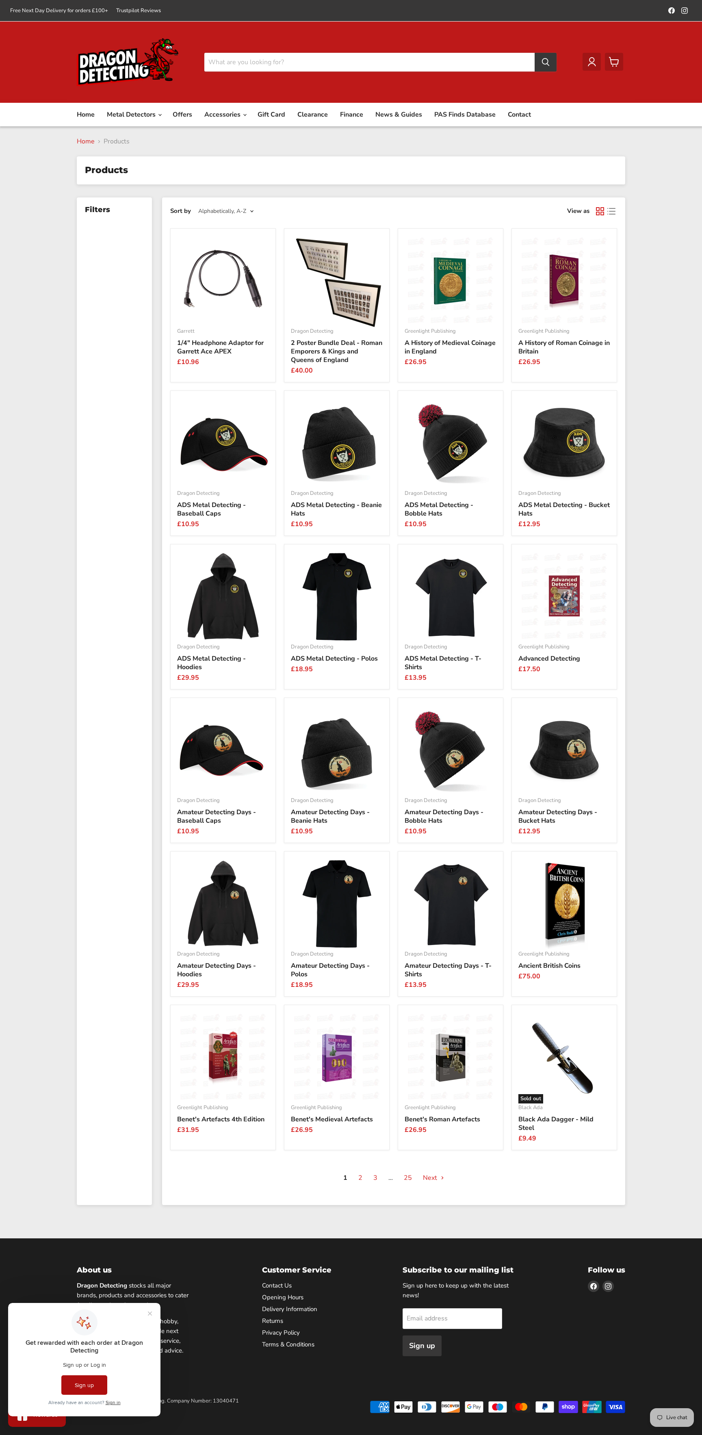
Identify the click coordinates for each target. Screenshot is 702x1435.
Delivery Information (289, 1309)
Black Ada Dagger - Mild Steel (556, 1123)
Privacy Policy (281, 1333)
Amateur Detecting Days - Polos (330, 970)
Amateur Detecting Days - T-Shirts (448, 970)
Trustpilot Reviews (138, 11)
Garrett (186, 331)
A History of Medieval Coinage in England (450, 347)
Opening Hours (282, 1297)
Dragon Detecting (312, 331)
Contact (519, 114)
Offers (182, 114)
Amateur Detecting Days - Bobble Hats (444, 816)
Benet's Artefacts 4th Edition (220, 1119)
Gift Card (271, 114)
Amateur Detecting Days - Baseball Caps (216, 816)
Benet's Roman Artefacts (442, 1119)
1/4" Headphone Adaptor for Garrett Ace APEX (220, 347)
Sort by (180, 211)
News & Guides (398, 114)
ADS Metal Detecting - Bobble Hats (439, 509)
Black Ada (530, 1107)
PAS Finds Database (465, 114)
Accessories (223, 114)
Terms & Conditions (288, 1344)
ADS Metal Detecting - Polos (334, 658)
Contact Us (277, 1285)
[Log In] (592, 62)
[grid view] (600, 211)
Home (86, 114)
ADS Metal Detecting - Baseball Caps (211, 509)
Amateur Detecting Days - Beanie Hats (330, 816)
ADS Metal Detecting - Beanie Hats (336, 509)
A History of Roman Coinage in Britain (564, 347)
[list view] (611, 211)
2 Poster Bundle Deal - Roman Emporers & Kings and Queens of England (336, 351)
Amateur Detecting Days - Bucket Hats (557, 816)
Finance (351, 114)
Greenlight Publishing (430, 331)
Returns (272, 1321)
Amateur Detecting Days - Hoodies (216, 970)
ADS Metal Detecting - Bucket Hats (564, 509)
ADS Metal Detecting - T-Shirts (443, 663)
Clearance (312, 114)
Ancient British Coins (549, 965)
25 (408, 1177)
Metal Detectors (132, 114)
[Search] (546, 62)
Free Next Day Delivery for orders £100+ (59, 11)
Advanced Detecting (549, 658)
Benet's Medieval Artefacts (332, 1119)
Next (431, 1177)
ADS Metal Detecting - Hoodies (211, 663)
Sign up (422, 1345)
